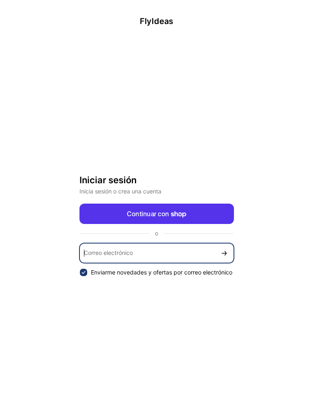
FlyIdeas (156, 21)
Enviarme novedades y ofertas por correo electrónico (161, 272)
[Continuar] (224, 253)
